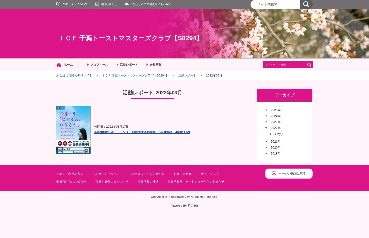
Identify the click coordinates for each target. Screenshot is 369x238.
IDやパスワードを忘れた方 (146, 174)
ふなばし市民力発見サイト (74, 75)
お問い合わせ (108, 4)
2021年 (276, 141)
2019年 (276, 153)
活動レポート (129, 64)
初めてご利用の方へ (69, 174)
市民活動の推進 (148, 181)
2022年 (276, 128)
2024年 (276, 116)
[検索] (306, 4)
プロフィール (99, 64)
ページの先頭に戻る (292, 173)
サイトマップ (210, 174)
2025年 (276, 110)
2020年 (276, 147)
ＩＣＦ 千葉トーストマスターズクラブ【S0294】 (135, 75)
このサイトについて (75, 4)
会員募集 (156, 64)
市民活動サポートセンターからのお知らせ (196, 181)
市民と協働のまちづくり (111, 181)
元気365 (193, 205)
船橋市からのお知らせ (71, 181)
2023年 (276, 122)
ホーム (68, 64)
